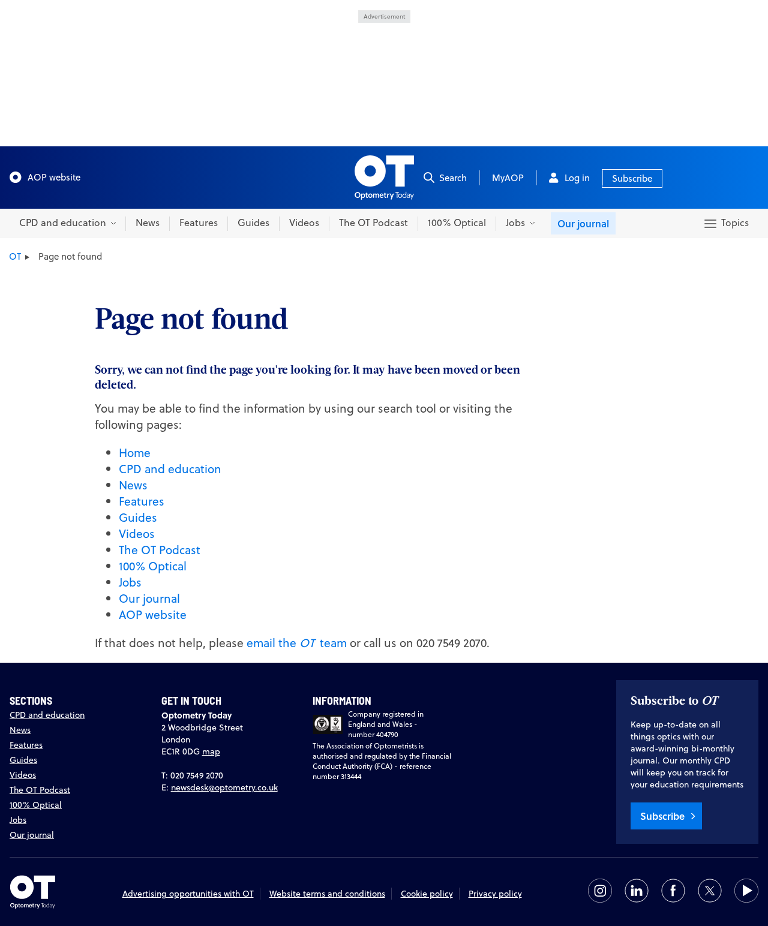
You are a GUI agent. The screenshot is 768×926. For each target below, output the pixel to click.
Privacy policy (495, 894)
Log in (577, 178)
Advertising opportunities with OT (188, 894)
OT (15, 256)
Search (453, 178)
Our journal (583, 223)
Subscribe (632, 178)
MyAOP (508, 178)
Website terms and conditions (327, 894)
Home (135, 452)
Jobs (130, 582)
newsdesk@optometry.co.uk (224, 787)
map (211, 751)
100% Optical (457, 222)
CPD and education (170, 469)
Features (198, 222)
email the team (297, 643)
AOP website (54, 177)
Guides (253, 222)
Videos (304, 222)
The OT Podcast (373, 222)
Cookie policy (427, 894)
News (148, 222)
